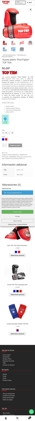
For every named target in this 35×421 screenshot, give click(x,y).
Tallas (4, 363)
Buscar (17, 418)
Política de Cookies (12, 224)
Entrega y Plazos (7, 359)
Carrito (4, 378)
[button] (30, 9)
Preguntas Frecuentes (8, 361)
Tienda (4, 376)
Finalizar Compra (7, 380)
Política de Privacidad (22, 224)
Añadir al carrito (15, 145)
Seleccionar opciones (17, 255)
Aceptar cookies (17, 212)
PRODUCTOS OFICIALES (12, 158)
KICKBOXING (12, 156)
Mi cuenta (6, 418)
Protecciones (7, 57)
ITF (24, 158)
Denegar (17, 216)
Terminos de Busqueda (9, 393)
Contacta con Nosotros (8, 365)
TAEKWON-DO (21, 55)
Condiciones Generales (9, 395)
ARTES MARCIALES (9, 55)
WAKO (20, 158)
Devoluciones (6, 357)
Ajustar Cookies (17, 221)
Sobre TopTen (6, 413)
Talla (3, 130)
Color (3, 137)
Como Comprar (7, 355)
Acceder (5, 374)
